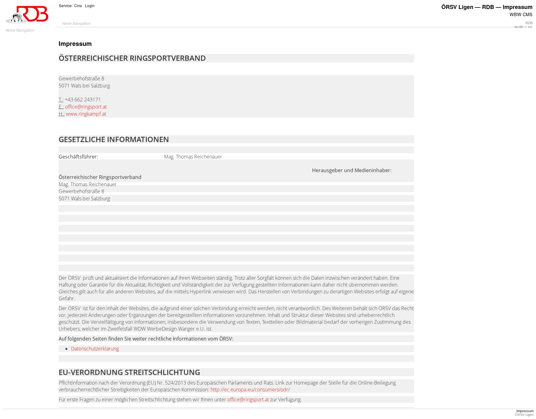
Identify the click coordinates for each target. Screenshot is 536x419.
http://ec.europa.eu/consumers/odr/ (250, 389)
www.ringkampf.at (86, 113)
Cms (78, 5)
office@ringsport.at (86, 106)
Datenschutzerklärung (95, 348)
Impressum (525, 411)
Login (90, 5)
